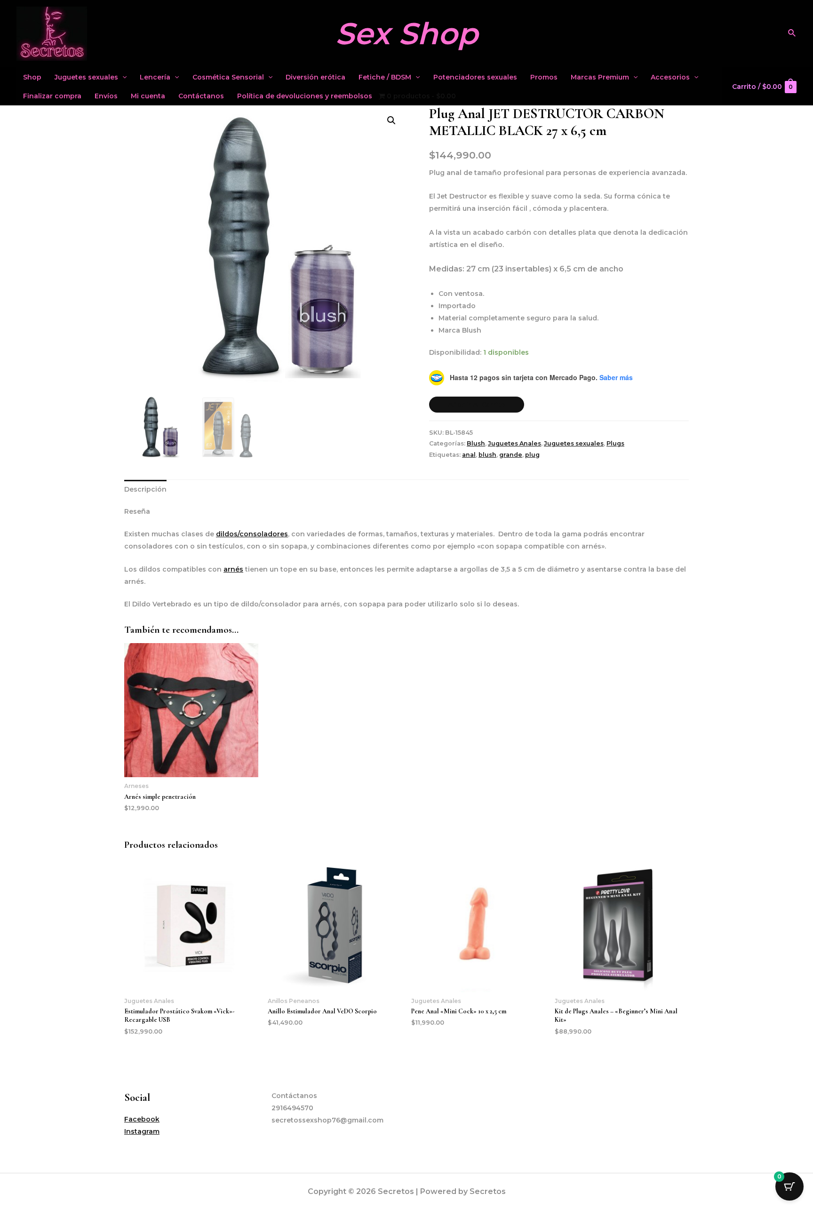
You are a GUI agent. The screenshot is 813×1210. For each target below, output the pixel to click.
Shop (32, 77)
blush (487, 454)
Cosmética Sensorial (228, 77)
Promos (544, 77)
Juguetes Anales (514, 443)
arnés (233, 569)
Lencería (155, 77)
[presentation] (122, 77)
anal (469, 454)
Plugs (615, 443)
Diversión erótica (315, 77)
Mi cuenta (148, 96)
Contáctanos (201, 96)
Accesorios (670, 77)
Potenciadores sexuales (475, 77)
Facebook (141, 1119)
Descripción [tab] (145, 489)
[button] (391, 120)
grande (510, 454)
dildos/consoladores (252, 534)
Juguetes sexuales (86, 77)
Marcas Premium (600, 77)
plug (532, 454)
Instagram (141, 1131)
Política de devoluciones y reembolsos (304, 96)
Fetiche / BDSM (385, 77)
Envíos (106, 96)
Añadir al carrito (476, 404)
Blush (476, 443)
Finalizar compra (52, 96)
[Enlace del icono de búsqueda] (792, 33)
